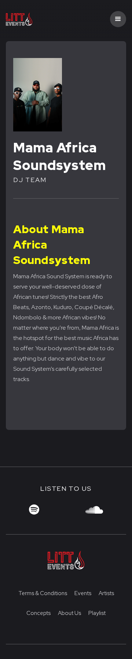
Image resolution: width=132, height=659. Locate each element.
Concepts (38, 613)
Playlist (97, 613)
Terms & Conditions (42, 593)
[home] (32, 19)
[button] (118, 19)
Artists (106, 593)
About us (69, 613)
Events (82, 593)
